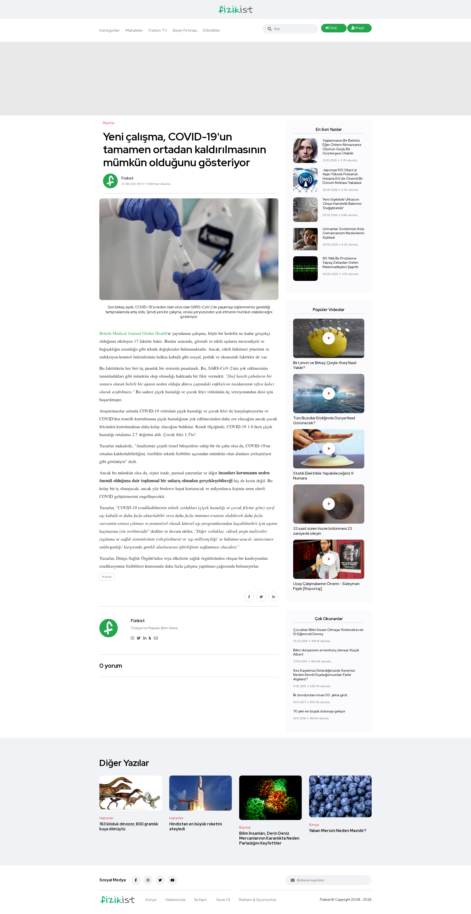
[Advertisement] (235, 78)
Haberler (106, 818)
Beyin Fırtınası (185, 30)
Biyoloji (244, 827)
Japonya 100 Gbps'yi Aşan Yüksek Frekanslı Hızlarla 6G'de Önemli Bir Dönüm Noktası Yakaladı (343, 176)
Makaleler (134, 30)
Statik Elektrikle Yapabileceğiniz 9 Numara (323, 476)
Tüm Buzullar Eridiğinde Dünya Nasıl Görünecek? (324, 420)
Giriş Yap (331, 29)
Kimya (314, 824)
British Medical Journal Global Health (133, 333)
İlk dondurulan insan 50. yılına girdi (320, 695)
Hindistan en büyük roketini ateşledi (195, 826)
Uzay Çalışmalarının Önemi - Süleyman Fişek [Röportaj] (326, 586)
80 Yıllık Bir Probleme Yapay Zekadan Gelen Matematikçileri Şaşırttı (340, 262)
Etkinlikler (211, 30)
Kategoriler (109, 30)
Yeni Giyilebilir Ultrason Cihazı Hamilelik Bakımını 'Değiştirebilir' (342, 203)
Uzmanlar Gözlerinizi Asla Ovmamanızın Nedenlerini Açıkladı (343, 233)
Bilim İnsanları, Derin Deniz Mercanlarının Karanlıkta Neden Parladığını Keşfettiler (269, 838)
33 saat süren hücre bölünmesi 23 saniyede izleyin (322, 531)
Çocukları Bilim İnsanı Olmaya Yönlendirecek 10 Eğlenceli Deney (328, 632)
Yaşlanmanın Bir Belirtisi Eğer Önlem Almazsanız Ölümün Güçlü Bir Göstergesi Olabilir (342, 147)
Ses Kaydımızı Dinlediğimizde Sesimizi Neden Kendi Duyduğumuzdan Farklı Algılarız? (324, 674)
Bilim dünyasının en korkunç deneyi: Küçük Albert (326, 652)
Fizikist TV (158, 30)
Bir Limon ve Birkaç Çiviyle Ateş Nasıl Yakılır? (324, 365)
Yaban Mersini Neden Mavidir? (337, 830)
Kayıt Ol (357, 29)
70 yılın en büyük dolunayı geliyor (319, 711)
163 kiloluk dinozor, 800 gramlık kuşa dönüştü (128, 826)
